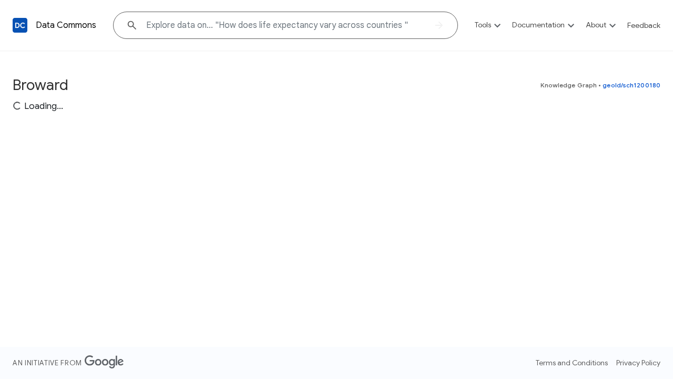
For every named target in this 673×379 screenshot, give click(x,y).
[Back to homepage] (20, 25)
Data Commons (66, 25)
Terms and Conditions (572, 362)
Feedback (643, 25)
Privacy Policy (638, 362)
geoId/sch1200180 (631, 85)
